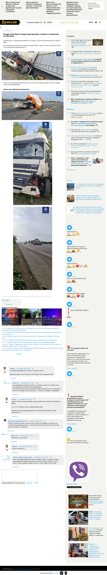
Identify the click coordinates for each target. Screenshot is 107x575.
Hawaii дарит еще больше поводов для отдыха (85, 145)
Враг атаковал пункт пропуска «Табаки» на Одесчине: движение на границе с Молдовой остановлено (13, 6)
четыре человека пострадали (86, 154)
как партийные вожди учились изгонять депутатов (84, 124)
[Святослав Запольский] (5, 421)
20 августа (70, 109)
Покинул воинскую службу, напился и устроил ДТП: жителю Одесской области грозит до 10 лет (51, 321)
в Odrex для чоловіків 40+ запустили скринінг (86, 84)
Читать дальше (72, 368)
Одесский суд (75, 130)
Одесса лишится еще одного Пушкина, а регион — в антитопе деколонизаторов (34, 5)
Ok (61, 573)
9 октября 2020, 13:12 (28, 383)
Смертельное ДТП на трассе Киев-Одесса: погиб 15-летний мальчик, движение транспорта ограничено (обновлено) (30, 329)
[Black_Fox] (7, 383)
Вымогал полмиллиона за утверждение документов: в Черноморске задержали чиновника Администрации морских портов (96, 550)
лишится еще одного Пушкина (86, 113)
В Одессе (74, 75)
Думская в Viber (72, 484)
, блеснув (79, 164)
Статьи (30, 22)
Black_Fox (16, 383)
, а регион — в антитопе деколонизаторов (87, 114)
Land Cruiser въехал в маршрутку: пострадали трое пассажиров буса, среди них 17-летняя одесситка (32, 333)
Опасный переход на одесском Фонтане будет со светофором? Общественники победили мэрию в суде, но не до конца (31, 345)
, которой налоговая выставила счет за (84, 130)
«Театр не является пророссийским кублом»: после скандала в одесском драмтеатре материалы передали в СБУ (89, 197)
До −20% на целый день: (79, 144)
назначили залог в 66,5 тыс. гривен (87, 53)
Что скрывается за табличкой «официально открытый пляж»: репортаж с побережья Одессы (90, 186)
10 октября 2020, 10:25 (41, 457)
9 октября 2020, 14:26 (35, 421)
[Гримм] (5, 372)
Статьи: (69, 180)
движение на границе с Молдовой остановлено (83, 102)
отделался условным (93, 93)
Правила (29, 483)
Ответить (13, 378)
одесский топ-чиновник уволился (81, 162)
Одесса (73, 113)
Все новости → (72, 170)
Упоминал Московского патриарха (82, 136)
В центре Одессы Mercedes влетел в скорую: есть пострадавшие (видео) (31, 342)
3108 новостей (9, 304)
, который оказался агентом (89, 77)
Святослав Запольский (16, 421)
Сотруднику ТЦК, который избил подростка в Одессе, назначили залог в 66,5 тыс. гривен (95, 515)
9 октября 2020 (7, 30)
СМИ (49, 22)
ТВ (44, 22)
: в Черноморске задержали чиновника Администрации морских (85, 70)
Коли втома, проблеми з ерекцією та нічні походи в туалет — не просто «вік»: (85, 82)
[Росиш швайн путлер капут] (6, 460)
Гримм (12, 368)
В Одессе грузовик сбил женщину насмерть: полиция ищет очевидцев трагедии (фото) (31, 337)
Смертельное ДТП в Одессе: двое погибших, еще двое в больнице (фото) (33, 340)
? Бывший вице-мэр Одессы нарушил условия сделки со (86, 61)
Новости (38, 22)
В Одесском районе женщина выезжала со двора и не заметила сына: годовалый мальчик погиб (31, 321)
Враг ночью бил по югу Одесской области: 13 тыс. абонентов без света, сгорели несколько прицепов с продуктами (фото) (53, 7)
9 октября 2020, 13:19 (25, 446)
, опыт (90, 125)
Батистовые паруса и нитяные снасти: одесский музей (81, 41)
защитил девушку (86, 130)
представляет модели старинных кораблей (78, 44)
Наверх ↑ (19, 354)
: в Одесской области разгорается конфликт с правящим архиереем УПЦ (86, 137)
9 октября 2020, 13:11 (26, 436)
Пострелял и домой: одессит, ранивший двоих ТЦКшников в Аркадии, (86, 92)
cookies (56, 573)
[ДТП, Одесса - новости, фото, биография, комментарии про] (3, 300)
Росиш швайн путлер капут (22, 457)
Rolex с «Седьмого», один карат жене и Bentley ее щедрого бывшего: (80, 160)
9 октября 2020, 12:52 (23, 368)
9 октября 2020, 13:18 (25, 399)
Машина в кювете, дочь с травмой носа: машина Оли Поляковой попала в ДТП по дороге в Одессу (10, 321)
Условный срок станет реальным (82, 59)
